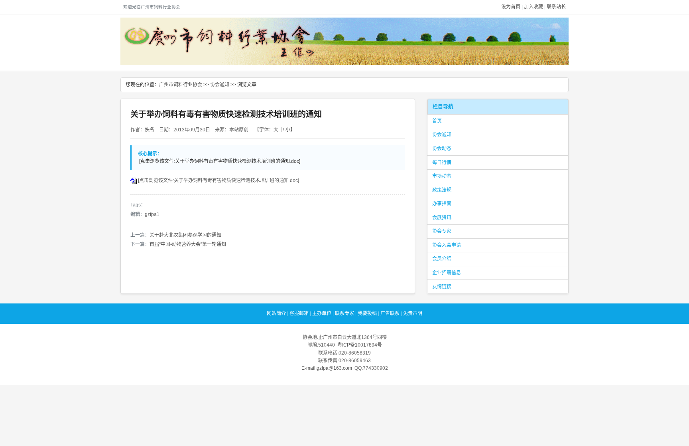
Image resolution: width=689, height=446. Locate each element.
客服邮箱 (299, 313)
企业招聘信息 (446, 273)
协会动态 (441, 148)
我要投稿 (367, 313)
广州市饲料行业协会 (180, 84)
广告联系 (390, 313)
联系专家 (344, 313)
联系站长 (556, 7)
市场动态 (441, 176)
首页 (437, 121)
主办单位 (321, 313)
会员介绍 (441, 259)
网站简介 (276, 313)
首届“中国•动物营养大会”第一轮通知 (188, 244)
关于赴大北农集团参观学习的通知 (185, 235)
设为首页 (510, 7)
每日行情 (441, 162)
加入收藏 (533, 7)
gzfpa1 (152, 214)
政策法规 (441, 190)
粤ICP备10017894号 (359, 345)
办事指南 (441, 203)
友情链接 (441, 286)
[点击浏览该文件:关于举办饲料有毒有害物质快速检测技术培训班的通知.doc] (218, 180)
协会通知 (219, 84)
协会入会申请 (446, 245)
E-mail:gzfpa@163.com (326, 368)
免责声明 (412, 313)
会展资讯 (441, 217)
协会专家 (441, 231)
